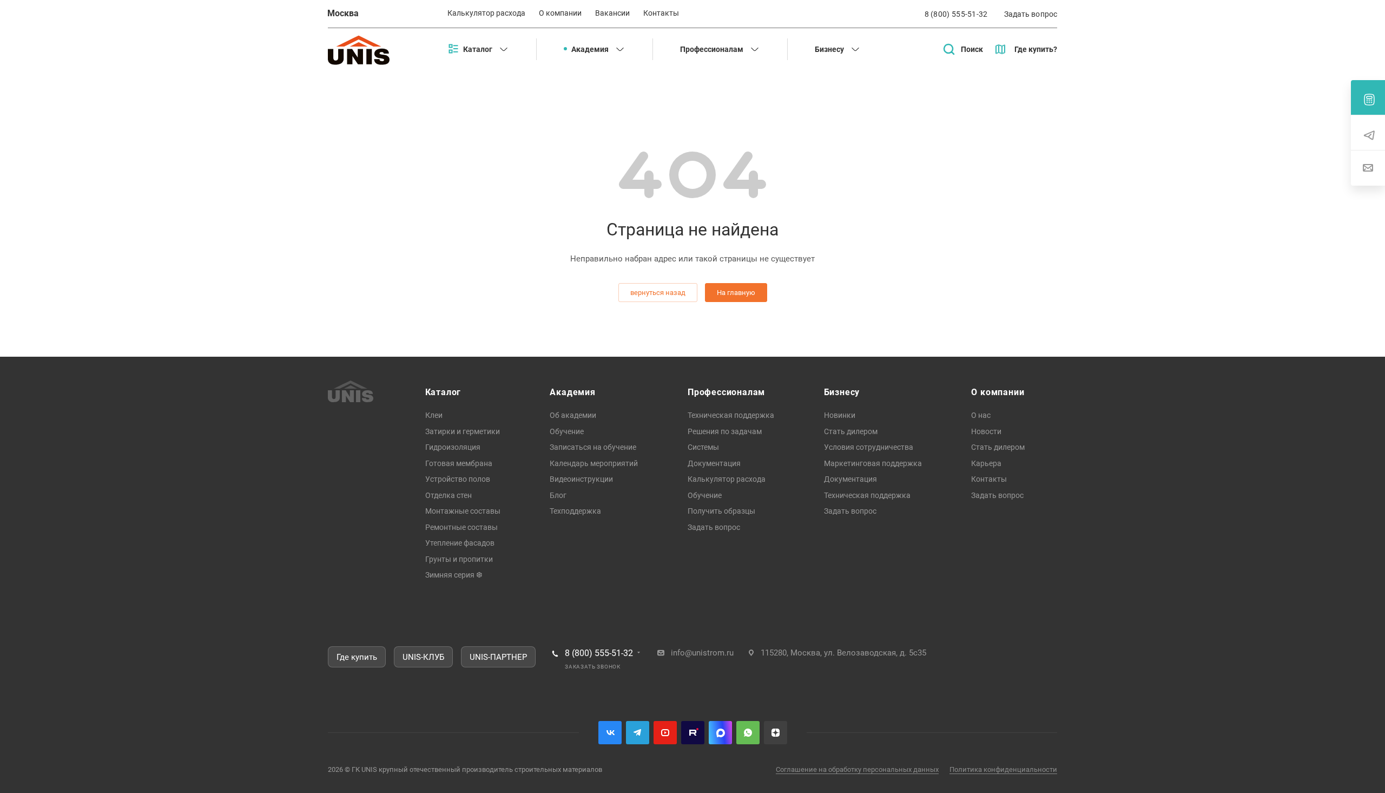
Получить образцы (721, 511)
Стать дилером (851, 431)
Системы (703, 447)
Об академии (573, 415)
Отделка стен (448, 495)
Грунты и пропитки (459, 559)
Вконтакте (610, 732)
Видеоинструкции (581, 479)
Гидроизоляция (452, 447)
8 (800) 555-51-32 (956, 14)
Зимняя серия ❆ (454, 575)
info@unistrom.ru (702, 653)
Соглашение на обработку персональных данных (857, 769)
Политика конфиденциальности (1003, 769)
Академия (572, 392)
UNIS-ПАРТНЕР (498, 657)
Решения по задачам (725, 431)
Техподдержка (575, 511)
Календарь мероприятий (594, 463)
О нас (981, 415)
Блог (558, 495)
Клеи (434, 415)
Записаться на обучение (593, 447)
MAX (720, 732)
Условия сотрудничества (868, 447)
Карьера (986, 463)
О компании (997, 392)
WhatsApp (748, 732)
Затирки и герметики (462, 431)
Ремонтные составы (461, 527)
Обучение (567, 431)
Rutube (692, 732)
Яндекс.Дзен (775, 732)
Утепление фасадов (459, 543)
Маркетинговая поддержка (873, 463)
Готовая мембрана (458, 463)
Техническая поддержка (731, 415)
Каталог (443, 392)
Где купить (357, 657)
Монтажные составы (462, 511)
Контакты (989, 479)
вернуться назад (657, 293)
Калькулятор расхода (727, 479)
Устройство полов (457, 479)
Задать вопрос (714, 527)
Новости (986, 431)
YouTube (665, 732)
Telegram (637, 732)
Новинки (839, 415)
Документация (714, 463)
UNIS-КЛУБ (423, 657)
